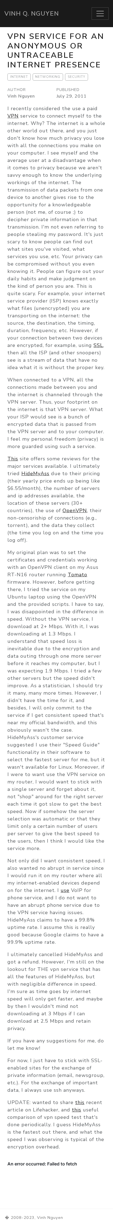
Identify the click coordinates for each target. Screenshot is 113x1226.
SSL (98, 345)
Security (76, 77)
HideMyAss (35, 473)
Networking (47, 77)
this (79, 1102)
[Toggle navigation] (100, 13)
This (12, 458)
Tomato (77, 574)
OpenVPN (75, 510)
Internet (19, 77)
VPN (13, 116)
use (65, 890)
